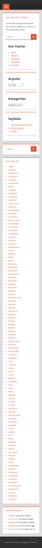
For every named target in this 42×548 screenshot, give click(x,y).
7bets (10, 391)
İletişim (14, 131)
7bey (10, 385)
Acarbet (11, 401)
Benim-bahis (13, 351)
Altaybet (12, 469)
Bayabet (11, 294)
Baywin (11, 327)
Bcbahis (11, 321)
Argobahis (12, 499)
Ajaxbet (11, 432)
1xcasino (12, 364)
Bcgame (11, 324)
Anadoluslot (13, 475)
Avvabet (11, 237)
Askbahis (14, 55)
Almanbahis (13, 465)
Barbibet (12, 284)
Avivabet (12, 240)
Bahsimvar (12, 270)
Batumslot (12, 287)
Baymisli (12, 307)
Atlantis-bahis (14, 220)
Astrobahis (13, 217)
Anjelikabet (13, 489)
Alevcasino (12, 452)
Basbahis (12, 291)
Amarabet (12, 479)
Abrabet (11, 395)
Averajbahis (13, 233)
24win (11, 374)
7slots (10, 388)
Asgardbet (15, 62)
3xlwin (11, 371)
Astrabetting (13, 210)
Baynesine (12, 311)
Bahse (11, 260)
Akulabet (12, 442)
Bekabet (12, 331)
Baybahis (12, 301)
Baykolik (12, 304)
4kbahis (11, 378)
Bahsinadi (12, 264)
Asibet (13, 52)
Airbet (11, 428)
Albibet (11, 448)
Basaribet (12, 280)
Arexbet (11, 492)
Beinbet (11, 338)
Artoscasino (13, 519)
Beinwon (12, 334)
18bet (10, 368)
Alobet (11, 462)
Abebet (11, 398)
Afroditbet (12, 422)
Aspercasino (13, 203)
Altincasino (13, 472)
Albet (10, 435)
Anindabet (12, 482)
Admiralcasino (14, 415)
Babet (10, 257)
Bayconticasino (14, 297)
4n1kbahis (12, 381)
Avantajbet (13, 230)
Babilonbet (13, 267)
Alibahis (11, 459)
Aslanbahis (15, 58)
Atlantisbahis (13, 223)
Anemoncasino (14, 485)
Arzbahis (12, 515)
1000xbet (12, 358)
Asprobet (12, 213)
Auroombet (13, 227)
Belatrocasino (14, 341)
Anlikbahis (12, 495)
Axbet (10, 250)
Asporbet (12, 206)
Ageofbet (12, 425)
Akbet (10, 438)
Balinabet (12, 277)
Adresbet (12, 418)
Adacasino (12, 408)
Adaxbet (12, 412)
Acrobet (11, 405)
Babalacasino (14, 247)
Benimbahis (13, 183)
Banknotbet (13, 274)
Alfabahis (12, 445)
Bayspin (11, 314)
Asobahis (15, 65)
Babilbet (11, 253)
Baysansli (12, 317)
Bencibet (12, 344)
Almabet (12, 455)
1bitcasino (12, 354)
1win (10, 361)
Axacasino (12, 243)
